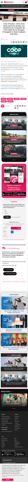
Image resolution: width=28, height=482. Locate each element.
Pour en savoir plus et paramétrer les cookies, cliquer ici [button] (13, 475)
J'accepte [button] (8, 479)
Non (6, 211)
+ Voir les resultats (15, 217)
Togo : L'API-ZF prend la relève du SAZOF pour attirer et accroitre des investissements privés (13, 6)
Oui (5, 210)
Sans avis (7, 213)
